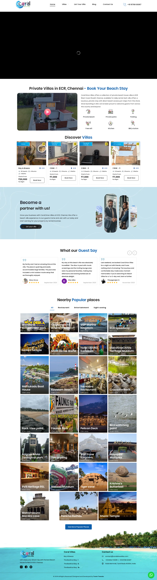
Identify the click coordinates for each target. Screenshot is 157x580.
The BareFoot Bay (71, 560)
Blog (94, 4)
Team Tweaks (98, 576)
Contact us (108, 4)
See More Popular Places (78, 527)
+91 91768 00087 (134, 4)
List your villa (79, 4)
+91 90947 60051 (111, 560)
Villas (64, 4)
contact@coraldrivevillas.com (116, 556)
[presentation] (129, 253)
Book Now (37, 180)
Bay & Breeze (68, 556)
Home (52, 4)
